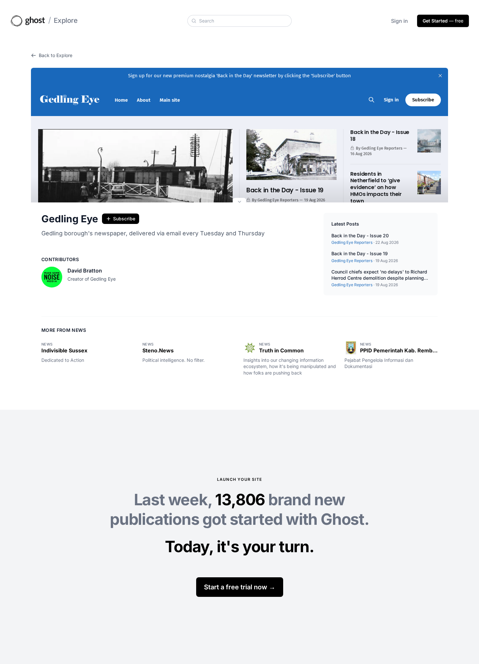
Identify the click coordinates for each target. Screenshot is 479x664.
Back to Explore (55, 55)
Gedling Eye (69, 219)
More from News (63, 330)
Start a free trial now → (239, 587)
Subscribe (124, 218)
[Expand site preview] (239, 202)
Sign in (399, 21)
